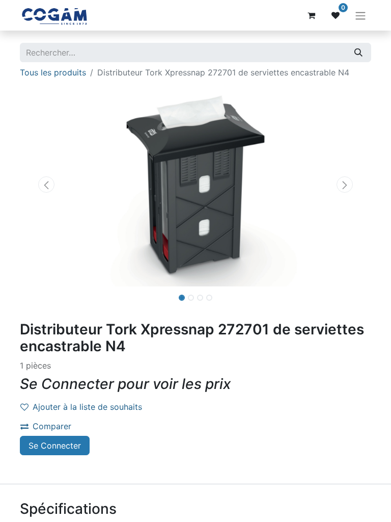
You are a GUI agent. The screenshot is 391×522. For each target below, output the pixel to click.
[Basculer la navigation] (360, 15)
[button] (46, 184)
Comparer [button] (52, 426)
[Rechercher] (358, 52)
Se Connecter (55, 445)
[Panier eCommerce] (311, 15)
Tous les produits (53, 72)
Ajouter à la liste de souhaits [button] (87, 407)
